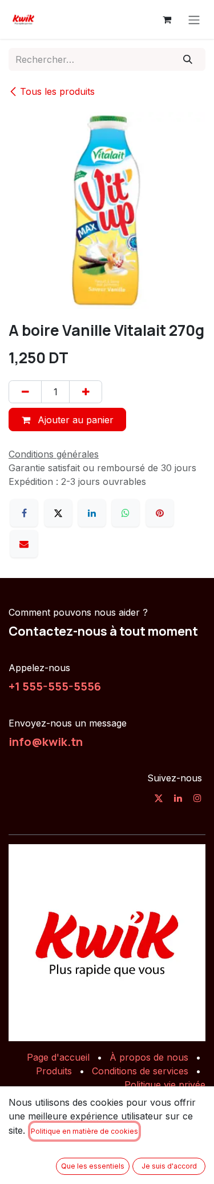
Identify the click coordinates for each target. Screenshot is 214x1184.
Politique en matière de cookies (84, 1131)
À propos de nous (149, 1057)
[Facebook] (24, 513)
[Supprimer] (25, 391)
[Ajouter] (85, 391)
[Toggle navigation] (194, 19)
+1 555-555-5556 (55, 686)
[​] (158, 798)
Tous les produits (57, 91)
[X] (58, 513)
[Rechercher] (188, 59)
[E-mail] (24, 543)
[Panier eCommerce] (166, 19)
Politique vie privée (164, 1084)
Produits (54, 1071)
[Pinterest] (159, 513)
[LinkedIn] (92, 513)
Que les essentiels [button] (92, 1166)
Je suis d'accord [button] (169, 1166)
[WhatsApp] (125, 513)
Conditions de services (140, 1071)
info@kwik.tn (46, 741)
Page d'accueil (58, 1057)
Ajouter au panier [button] (74, 420)
